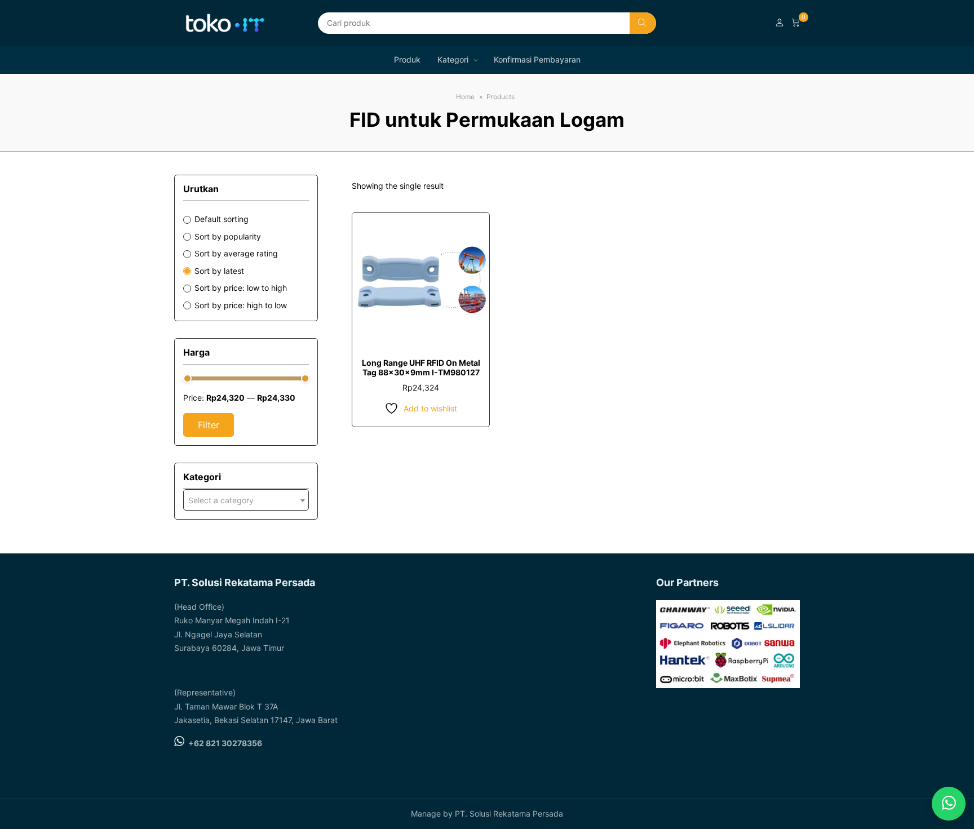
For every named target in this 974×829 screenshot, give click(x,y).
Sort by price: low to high (240, 287)
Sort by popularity (227, 236)
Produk (407, 59)
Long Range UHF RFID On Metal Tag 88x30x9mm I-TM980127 (421, 367)
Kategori (452, 59)
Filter (208, 425)
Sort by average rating (236, 253)
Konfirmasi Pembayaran (537, 59)
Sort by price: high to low (240, 305)
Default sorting (221, 219)
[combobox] (246, 500)
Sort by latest (219, 271)
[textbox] (246, 500)
